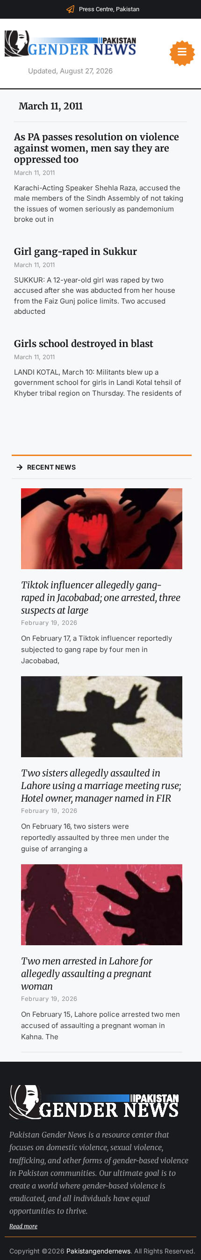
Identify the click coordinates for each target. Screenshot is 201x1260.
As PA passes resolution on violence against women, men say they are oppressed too (96, 148)
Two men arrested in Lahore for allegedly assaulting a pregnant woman (86, 973)
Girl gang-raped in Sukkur (75, 251)
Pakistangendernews (98, 1251)
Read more (23, 1226)
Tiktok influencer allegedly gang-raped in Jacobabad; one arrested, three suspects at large (100, 597)
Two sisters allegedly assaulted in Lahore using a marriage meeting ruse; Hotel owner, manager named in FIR (101, 785)
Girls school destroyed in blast (83, 343)
